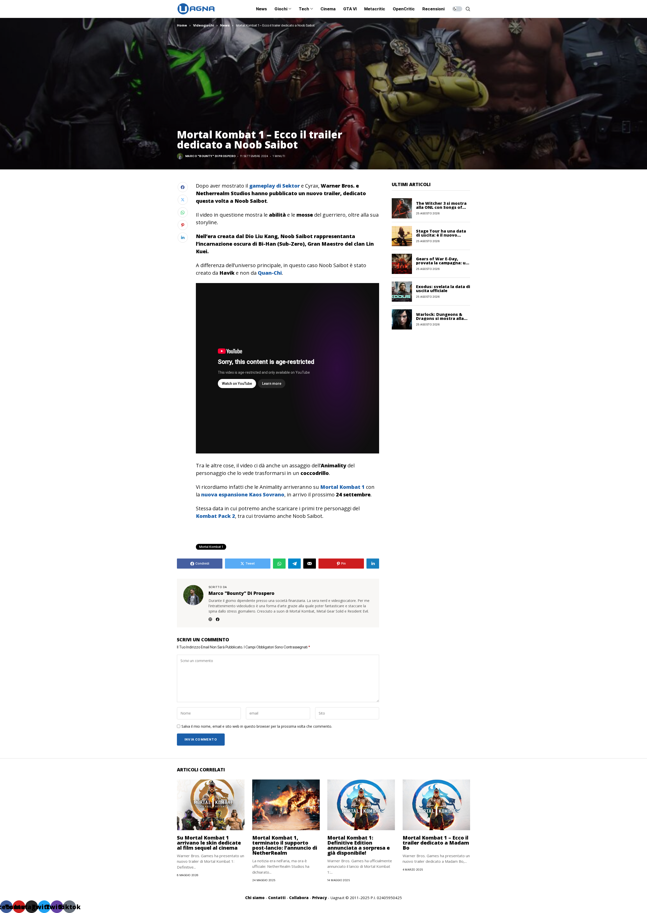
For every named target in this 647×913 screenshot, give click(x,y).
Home (182, 25)
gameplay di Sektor (274, 185)
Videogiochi (203, 25)
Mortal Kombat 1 (211, 547)
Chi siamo (255, 897)
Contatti (277, 897)
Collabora (299, 897)
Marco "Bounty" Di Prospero (210, 156)
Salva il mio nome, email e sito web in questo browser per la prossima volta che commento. (256, 726)
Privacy (319, 897)
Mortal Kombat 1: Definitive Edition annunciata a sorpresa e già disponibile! (358, 845)
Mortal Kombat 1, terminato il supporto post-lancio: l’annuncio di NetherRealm (284, 845)
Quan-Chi (270, 272)
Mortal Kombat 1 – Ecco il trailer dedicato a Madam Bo (436, 842)
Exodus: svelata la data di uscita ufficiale (443, 288)
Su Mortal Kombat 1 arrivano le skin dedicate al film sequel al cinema (209, 842)
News (225, 25)
